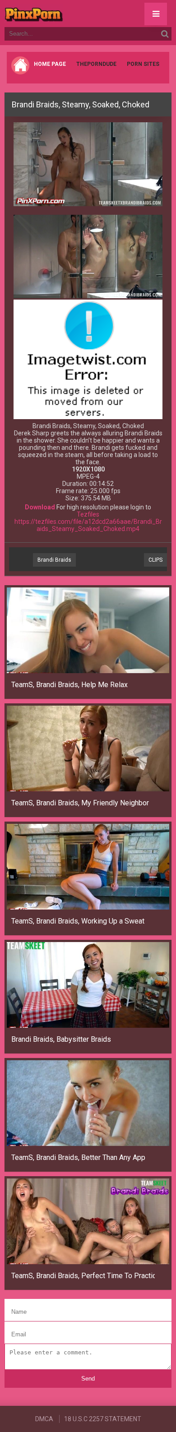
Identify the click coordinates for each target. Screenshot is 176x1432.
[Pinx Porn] (59, 13)
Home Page (50, 64)
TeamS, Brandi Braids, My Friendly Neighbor (80, 803)
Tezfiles (88, 514)
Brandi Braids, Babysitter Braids (61, 1039)
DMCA (44, 1419)
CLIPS (155, 560)
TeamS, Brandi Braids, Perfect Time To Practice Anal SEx (83, 1275)
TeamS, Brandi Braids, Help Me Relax (69, 684)
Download (40, 507)
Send (88, 1378)
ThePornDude (96, 64)
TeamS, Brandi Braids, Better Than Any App (78, 1157)
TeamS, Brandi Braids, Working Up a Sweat (77, 921)
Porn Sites (143, 64)
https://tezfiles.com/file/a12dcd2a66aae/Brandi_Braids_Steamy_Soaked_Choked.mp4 (88, 525)
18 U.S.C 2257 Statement (102, 1419)
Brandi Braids (54, 560)
